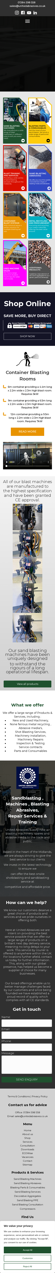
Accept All (27, 1250)
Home (27, 1130)
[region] (27, 1247)
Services (27, 1141)
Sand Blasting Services (27, 1191)
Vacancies (27, 1157)
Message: (8, 1053)
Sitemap (27, 1164)
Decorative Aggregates (27, 1196)
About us (27, 1134)
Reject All (27, 1266)
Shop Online (27, 303)
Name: (6, 1017)
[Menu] (27, 21)
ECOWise (27, 1153)
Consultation (27, 1145)
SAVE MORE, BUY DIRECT (27, 316)
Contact (27, 1160)
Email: (6, 1029)
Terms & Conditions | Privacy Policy (28, 1096)
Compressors (27, 1208)
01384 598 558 (26, 2)
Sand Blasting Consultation (27, 1204)
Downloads (27, 1149)
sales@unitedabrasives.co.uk (27, 6)
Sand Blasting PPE (27, 1200)
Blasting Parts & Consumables (27, 1187)
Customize (27, 1258)
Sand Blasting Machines (27, 1179)
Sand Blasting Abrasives (27, 1183)
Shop (27, 1138)
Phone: (6, 1041)
